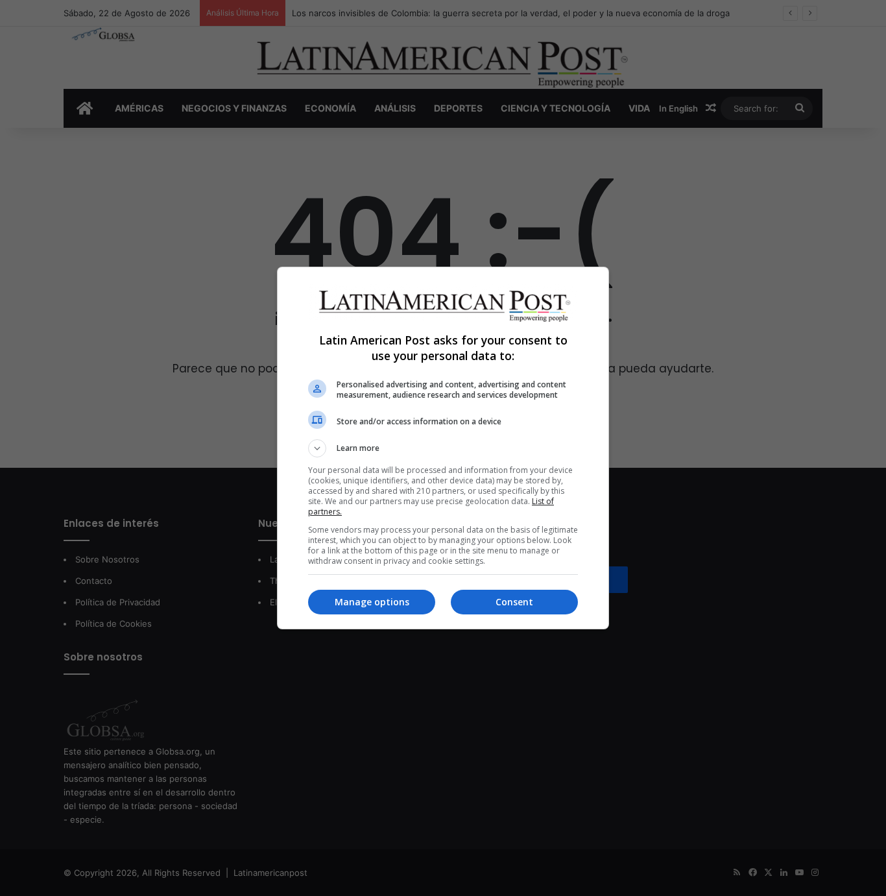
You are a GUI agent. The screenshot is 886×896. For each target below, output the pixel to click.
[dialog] (443, 448)
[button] (443, 448)
